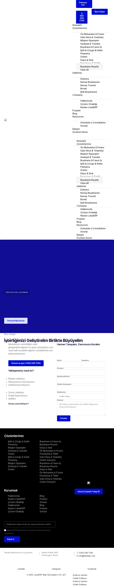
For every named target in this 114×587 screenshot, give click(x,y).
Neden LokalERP (89, 107)
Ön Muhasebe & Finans (51, 451)
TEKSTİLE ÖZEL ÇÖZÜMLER (16, 292)
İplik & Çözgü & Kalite (18, 441)
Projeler (76, 110)
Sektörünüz (61, 392)
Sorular (84, 125)
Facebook (92, 569)
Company (77, 95)
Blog (74, 113)
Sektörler (77, 72)
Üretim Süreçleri (48, 460)
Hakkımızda (14, 496)
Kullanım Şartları (80, 575)
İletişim (76, 129)
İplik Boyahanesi (88, 91)
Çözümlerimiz (79, 28)
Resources (78, 116)
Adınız (59, 360)
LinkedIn (21, 569)
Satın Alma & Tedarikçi (51, 457)
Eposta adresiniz (63, 376)
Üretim (11, 454)
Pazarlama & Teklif (49, 454)
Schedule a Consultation (93, 122)
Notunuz (60, 400)
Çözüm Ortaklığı (16, 502)
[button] (89, 135)
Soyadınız (85, 360)
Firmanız (60, 368)
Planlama (12, 444)
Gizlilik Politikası (80, 578)
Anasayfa (77, 25)
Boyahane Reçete (48, 444)
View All (84, 69)
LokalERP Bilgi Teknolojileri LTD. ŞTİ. (50, 575)
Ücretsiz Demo (80, 132)
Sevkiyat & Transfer (17, 451)
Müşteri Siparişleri (17, 448)
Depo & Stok (46, 448)
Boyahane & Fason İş (50, 441)
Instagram (56, 569)
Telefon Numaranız (64, 384)
